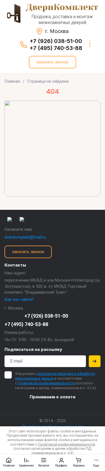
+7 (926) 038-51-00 (56, 41)
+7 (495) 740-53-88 (56, 48)
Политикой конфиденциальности (46, 383)
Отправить (95, 361)
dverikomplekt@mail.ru (25, 237)
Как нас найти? (19, 299)
